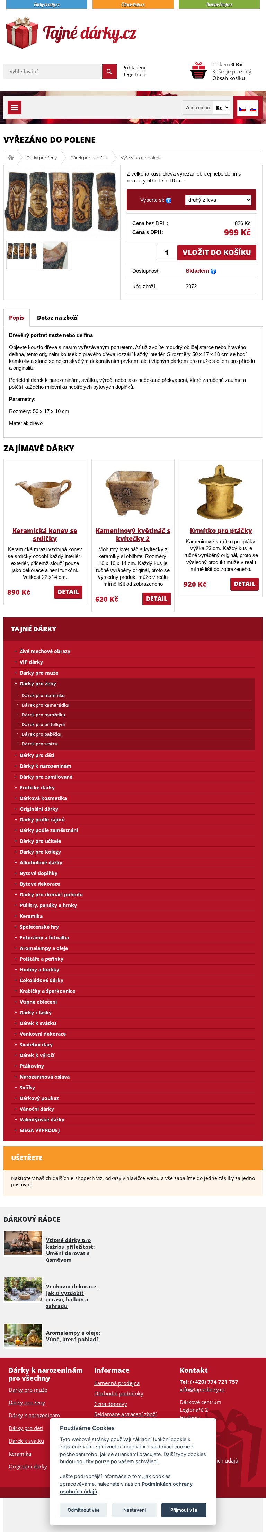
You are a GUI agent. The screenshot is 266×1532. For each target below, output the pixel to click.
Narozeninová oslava (45, 1076)
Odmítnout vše (84, 1510)
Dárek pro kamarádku (45, 705)
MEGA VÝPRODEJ (40, 1130)
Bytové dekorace (40, 884)
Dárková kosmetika (43, 798)
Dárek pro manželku (43, 715)
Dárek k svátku (38, 1023)
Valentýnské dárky (42, 1119)
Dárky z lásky (36, 1012)
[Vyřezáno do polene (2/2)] (55, 254)
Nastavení (134, 1510)
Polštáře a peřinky (41, 959)
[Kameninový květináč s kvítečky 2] (133, 493)
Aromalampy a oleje (44, 948)
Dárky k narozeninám (45, 766)
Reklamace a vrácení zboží (125, 1414)
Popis (16, 317)
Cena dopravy (110, 1403)
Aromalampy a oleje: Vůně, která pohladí (73, 1336)
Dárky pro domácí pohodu (51, 894)
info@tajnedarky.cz (202, 1389)
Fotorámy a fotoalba (44, 937)
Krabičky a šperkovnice (47, 991)
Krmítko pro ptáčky (221, 530)
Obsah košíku (228, 78)
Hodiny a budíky (39, 969)
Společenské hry (39, 926)
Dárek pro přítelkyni (43, 724)
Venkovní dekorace (43, 1034)
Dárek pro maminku (43, 695)
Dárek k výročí (37, 1055)
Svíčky (27, 1087)
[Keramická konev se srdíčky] (45, 493)
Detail (68, 592)
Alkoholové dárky (41, 862)
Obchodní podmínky (118, 1393)
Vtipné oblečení (38, 1001)
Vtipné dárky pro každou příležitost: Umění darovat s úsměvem (70, 1250)
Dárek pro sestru (39, 744)
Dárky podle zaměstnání (49, 830)
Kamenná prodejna (117, 1383)
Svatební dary (36, 1044)
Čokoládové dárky (41, 980)
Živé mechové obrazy (45, 651)
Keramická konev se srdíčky (44, 534)
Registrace (134, 74)
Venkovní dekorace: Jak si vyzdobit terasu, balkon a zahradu (72, 1296)
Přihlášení (133, 67)
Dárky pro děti (37, 755)
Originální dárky (39, 809)
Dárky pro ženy (42, 157)
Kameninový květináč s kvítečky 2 (133, 534)
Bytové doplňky (38, 873)
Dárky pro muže (39, 672)
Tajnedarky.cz (13, 157)
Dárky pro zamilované (46, 776)
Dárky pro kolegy (40, 851)
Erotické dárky (37, 787)
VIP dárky (31, 662)
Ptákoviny (32, 1066)
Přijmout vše (183, 1510)
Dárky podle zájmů (42, 819)
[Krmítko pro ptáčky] (221, 493)
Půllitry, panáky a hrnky (48, 905)
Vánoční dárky (37, 1109)
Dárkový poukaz (39, 1098)
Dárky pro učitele (40, 841)
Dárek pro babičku (88, 157)
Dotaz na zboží (57, 317)
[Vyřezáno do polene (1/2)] (22, 250)
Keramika (31, 916)
